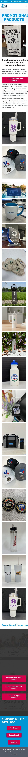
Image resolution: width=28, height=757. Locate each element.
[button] (26, 6)
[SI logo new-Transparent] (4, 6)
